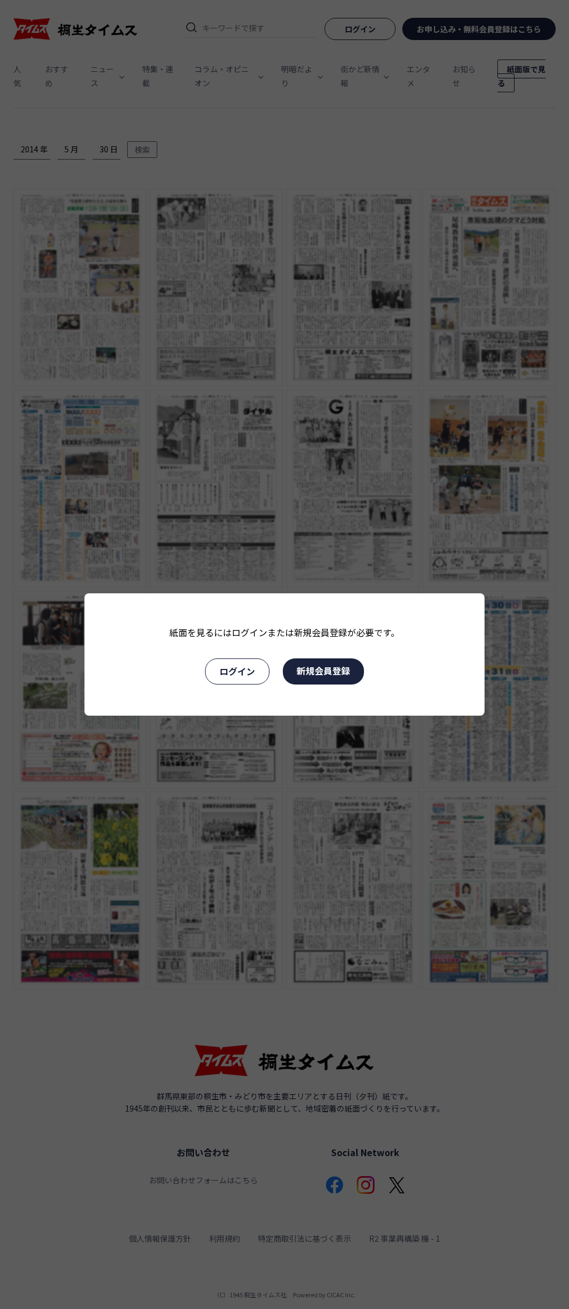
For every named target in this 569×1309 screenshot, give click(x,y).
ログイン (237, 671)
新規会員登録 (323, 670)
